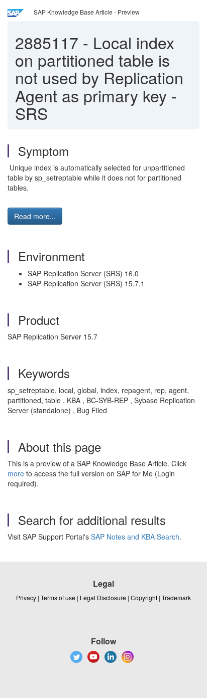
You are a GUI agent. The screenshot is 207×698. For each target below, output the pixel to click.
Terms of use (58, 597)
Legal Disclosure (103, 597)
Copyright (144, 597)
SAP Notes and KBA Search (135, 537)
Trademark (176, 597)
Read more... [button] (35, 216)
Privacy (26, 597)
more (16, 473)
